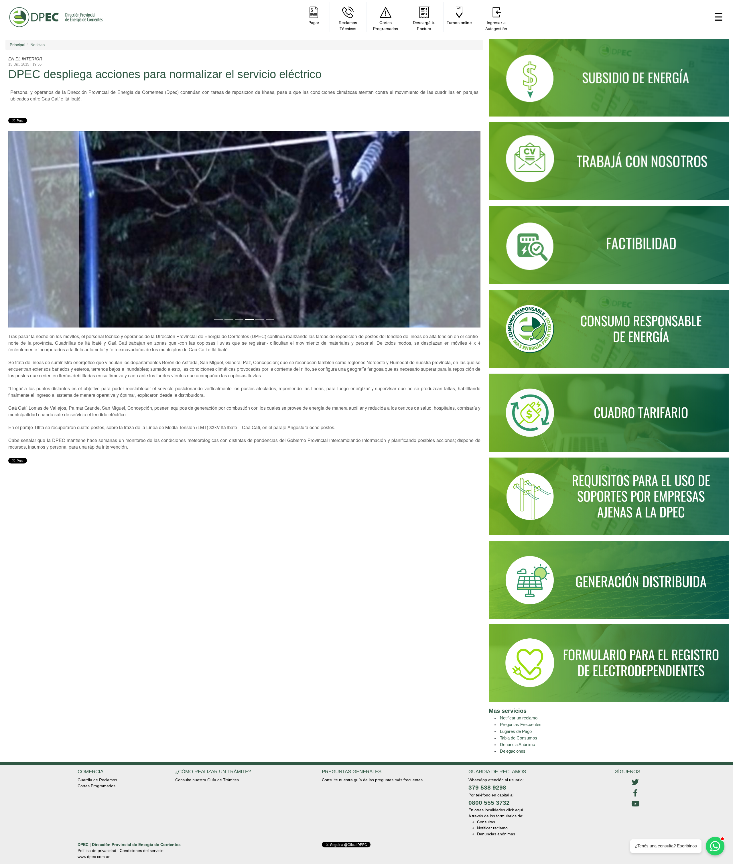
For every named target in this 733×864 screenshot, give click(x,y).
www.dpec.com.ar (94, 856)
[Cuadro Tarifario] (609, 415)
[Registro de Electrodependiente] (609, 662)
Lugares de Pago (516, 731)
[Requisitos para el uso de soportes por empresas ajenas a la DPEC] (609, 499)
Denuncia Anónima (517, 744)
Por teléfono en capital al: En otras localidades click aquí (495, 802)
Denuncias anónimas (496, 834)
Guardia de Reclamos (97, 780)
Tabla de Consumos (518, 737)
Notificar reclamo (492, 828)
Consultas (486, 822)
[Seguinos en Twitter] (635, 782)
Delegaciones (512, 751)
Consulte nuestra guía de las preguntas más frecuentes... (374, 780)
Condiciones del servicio (141, 850)
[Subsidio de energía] (609, 80)
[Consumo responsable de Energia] (609, 331)
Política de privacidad (97, 850)
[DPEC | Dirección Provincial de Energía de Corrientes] (56, 17)
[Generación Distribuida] (609, 579)
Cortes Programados (96, 786)
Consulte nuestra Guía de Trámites (207, 780)
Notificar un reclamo (518, 717)
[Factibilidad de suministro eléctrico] (609, 247)
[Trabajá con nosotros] (609, 163)
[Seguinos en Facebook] (635, 793)
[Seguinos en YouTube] (635, 804)
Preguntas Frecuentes (520, 724)
